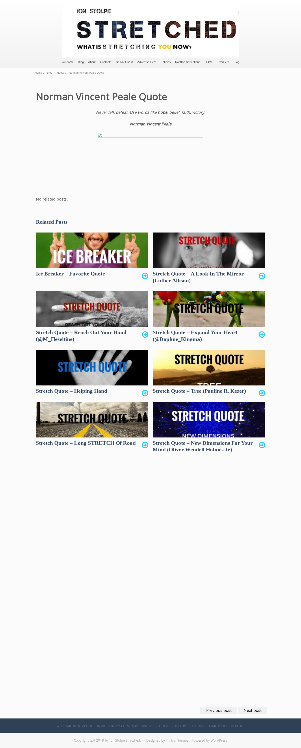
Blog (81, 62)
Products (223, 62)
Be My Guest (124, 62)
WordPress (219, 740)
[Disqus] (150, 526)
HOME (209, 62)
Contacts (105, 62)
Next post (253, 710)
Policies (166, 62)
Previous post (219, 710)
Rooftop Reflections (187, 62)
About (92, 62)
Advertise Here (146, 62)
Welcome (68, 62)
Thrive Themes (177, 740)
